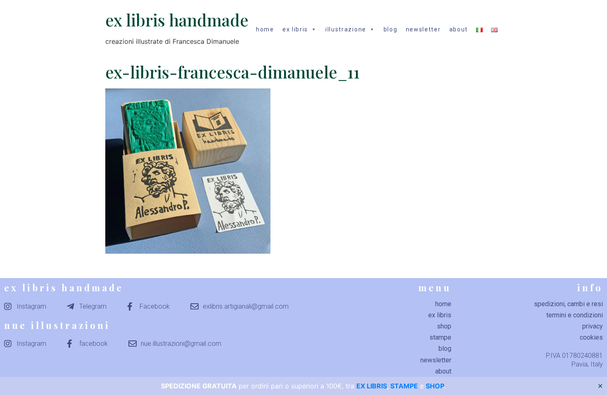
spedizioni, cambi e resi (568, 304)
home (265, 29)
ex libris (295, 29)
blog (391, 29)
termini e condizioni (574, 315)
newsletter (423, 29)
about (458, 29)
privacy (592, 326)
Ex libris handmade (177, 20)
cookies (591, 337)
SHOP (435, 386)
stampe (440, 337)
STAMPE (404, 386)
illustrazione (345, 29)
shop (444, 326)
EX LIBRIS (371, 386)
